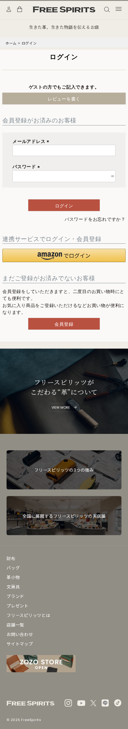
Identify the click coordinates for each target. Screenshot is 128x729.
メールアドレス (32, 141)
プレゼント (18, 605)
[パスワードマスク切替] (112, 176)
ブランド (15, 596)
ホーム (11, 42)
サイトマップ (20, 643)
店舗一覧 (15, 624)
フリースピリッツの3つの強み (64, 470)
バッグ (13, 567)
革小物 (13, 577)
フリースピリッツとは (28, 615)
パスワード (27, 166)
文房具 (13, 586)
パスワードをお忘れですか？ (95, 219)
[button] (64, 255)
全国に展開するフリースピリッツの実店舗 (64, 516)
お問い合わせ (20, 634)
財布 (11, 558)
